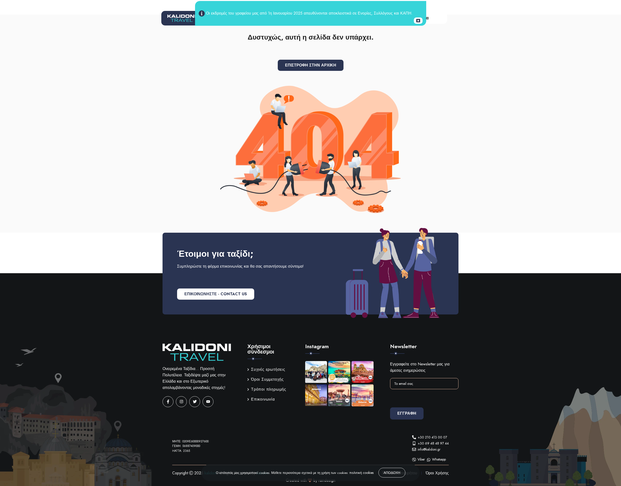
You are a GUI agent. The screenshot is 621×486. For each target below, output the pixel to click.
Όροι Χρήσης (437, 473)
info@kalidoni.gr (429, 449)
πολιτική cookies (361, 472)
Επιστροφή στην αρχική (310, 65)
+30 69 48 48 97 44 (433, 443)
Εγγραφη (406, 413)
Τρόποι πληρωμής (268, 389)
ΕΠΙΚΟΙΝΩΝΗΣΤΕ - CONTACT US (215, 294)
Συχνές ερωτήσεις (268, 369)
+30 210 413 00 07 (432, 437)
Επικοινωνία (263, 399)
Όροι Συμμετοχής (267, 379)
